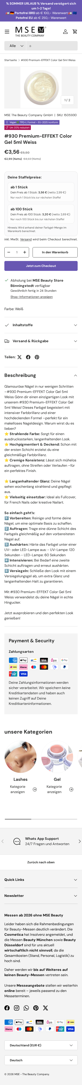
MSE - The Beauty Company (31, 1074)
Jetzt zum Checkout (41, 266)
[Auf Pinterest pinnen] (37, 357)
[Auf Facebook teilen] (28, 357)
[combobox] (41, 45)
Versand (26, 239)
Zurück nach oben (41, 862)
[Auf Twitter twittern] (19, 357)
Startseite (10, 60)
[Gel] (57, 757)
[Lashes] (21, 757)
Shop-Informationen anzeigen (31, 297)
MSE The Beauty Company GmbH (28, 115)
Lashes (21, 779)
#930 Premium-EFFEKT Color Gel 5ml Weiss (48, 60)
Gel (57, 779)
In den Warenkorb (55, 252)
